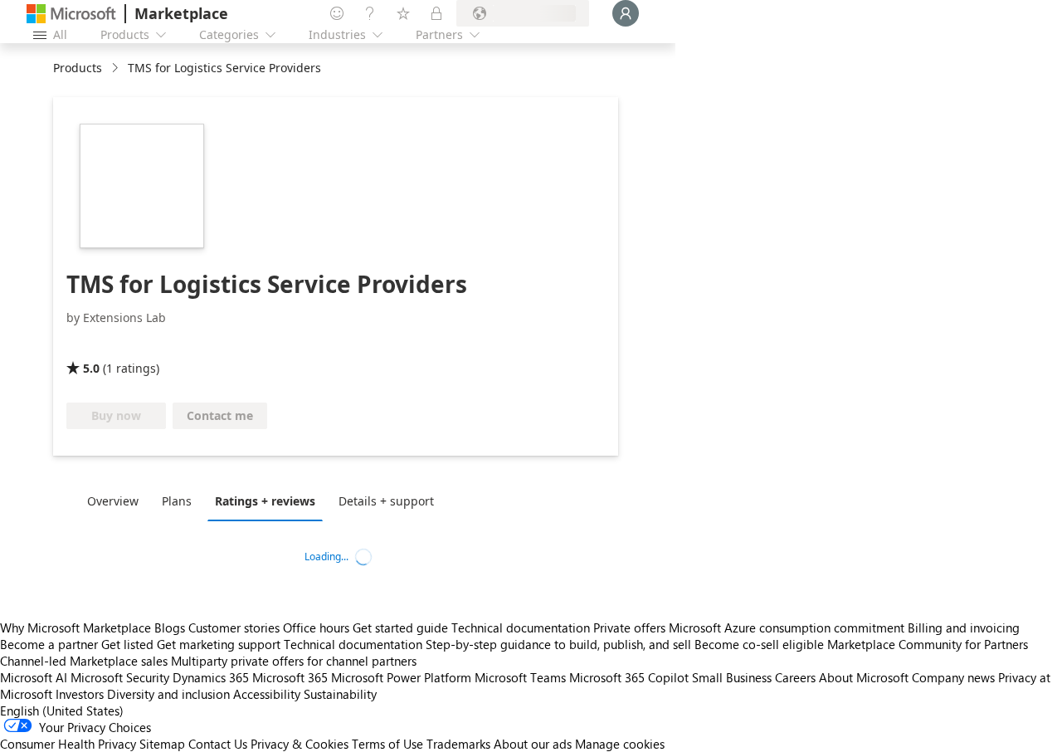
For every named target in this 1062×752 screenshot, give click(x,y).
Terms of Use (387, 743)
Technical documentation (520, 627)
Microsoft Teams (520, 677)
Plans (177, 501)
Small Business (732, 677)
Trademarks (458, 743)
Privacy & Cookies (299, 743)
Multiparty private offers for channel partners (294, 660)
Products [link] (77, 68)
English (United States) (62, 710)
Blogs (169, 627)
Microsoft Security (120, 677)
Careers (795, 677)
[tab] (117, 500)
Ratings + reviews (265, 501)
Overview (113, 501)
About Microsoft (864, 677)
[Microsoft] (71, 13)
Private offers (629, 627)
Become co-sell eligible (759, 644)
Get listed (127, 644)
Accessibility (266, 694)
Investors (80, 694)
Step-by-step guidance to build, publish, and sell (558, 644)
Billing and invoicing (964, 627)
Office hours (316, 627)
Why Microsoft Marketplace (75, 627)
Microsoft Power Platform (401, 677)
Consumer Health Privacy (68, 743)
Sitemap (162, 743)
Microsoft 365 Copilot (629, 677)
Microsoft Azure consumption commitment (788, 627)
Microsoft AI (33, 677)
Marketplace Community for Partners (927, 644)
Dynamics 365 (211, 677)
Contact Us (217, 743)
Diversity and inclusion (168, 694)
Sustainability (340, 694)
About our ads (533, 743)
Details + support (386, 501)
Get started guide (400, 627)
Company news (953, 677)
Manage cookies (620, 743)
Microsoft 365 (290, 677)
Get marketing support (218, 644)
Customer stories (234, 627)
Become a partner (49, 644)
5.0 (91, 368)
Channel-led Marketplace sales (84, 660)
